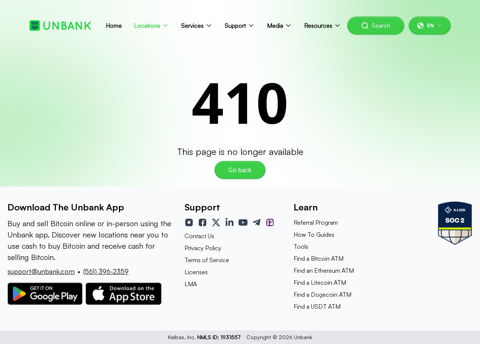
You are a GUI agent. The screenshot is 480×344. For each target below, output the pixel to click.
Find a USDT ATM (317, 306)
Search (381, 25)
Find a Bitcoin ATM (319, 258)
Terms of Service (206, 260)
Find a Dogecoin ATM (322, 294)
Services (192, 25)
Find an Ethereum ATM (324, 270)
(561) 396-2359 (106, 271)
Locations (147, 25)
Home (114, 25)
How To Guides (314, 234)
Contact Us (199, 236)
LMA (190, 284)
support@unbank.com (41, 271)
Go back (240, 170)
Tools (301, 246)
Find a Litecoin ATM (320, 282)
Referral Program (316, 222)
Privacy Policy (202, 248)
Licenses (196, 272)
